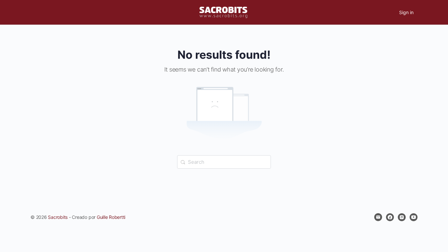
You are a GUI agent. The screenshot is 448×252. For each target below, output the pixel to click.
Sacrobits (58, 217)
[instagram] (402, 217)
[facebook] (390, 217)
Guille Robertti (111, 217)
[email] (378, 217)
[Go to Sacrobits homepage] (223, 12)
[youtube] (413, 217)
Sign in (406, 12)
